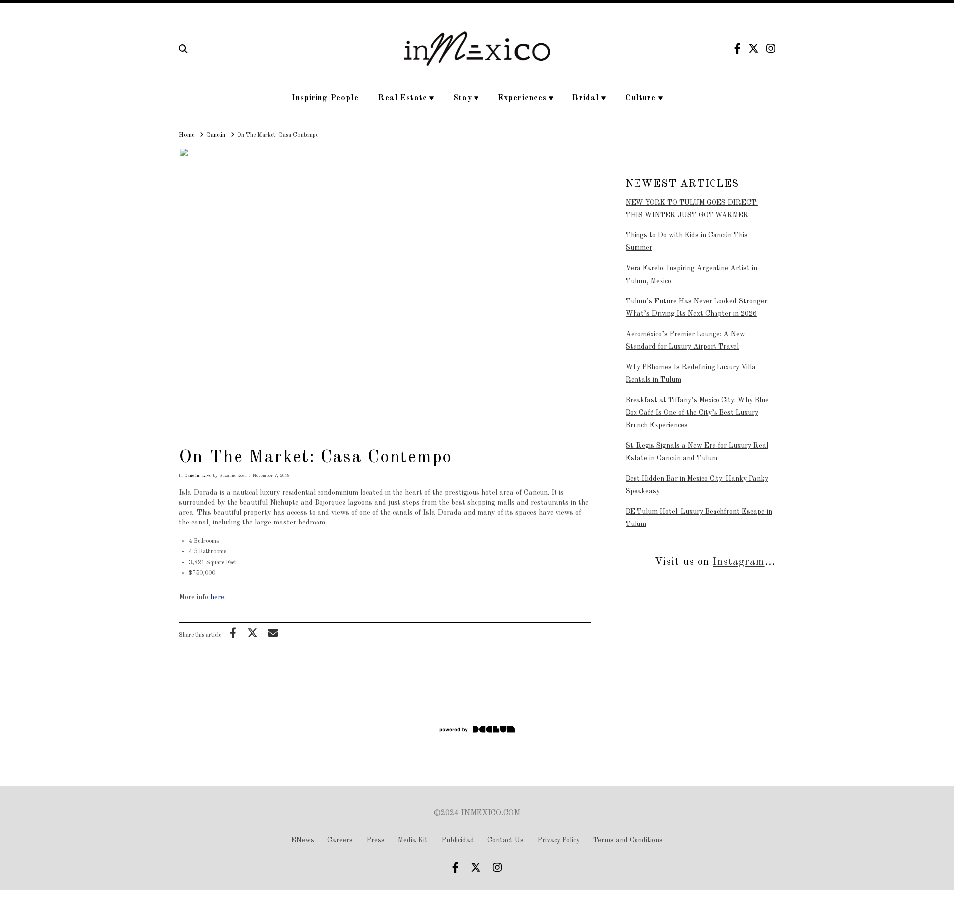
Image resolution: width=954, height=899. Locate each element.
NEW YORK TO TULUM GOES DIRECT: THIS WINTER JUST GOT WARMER (692, 209)
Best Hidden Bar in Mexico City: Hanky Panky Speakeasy (697, 485)
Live (206, 475)
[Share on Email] (272, 632)
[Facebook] (737, 48)
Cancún (191, 475)
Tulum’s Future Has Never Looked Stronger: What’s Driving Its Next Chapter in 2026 (697, 307)
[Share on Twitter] (252, 632)
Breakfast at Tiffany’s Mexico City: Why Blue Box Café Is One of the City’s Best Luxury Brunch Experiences (697, 413)
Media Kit (413, 840)
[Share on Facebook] (232, 632)
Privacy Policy (559, 840)
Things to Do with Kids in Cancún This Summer (687, 241)
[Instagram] (770, 48)
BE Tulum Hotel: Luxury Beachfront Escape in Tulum (699, 517)
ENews (302, 840)
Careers (340, 840)
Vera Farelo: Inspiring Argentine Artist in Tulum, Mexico (691, 274)
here (217, 597)
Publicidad (458, 840)
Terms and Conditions (628, 840)
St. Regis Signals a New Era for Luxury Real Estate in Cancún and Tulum (697, 451)
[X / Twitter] (753, 48)
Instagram (738, 562)
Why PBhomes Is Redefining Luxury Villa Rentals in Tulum (691, 373)
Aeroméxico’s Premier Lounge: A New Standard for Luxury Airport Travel (685, 340)
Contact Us (505, 840)
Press (376, 840)
